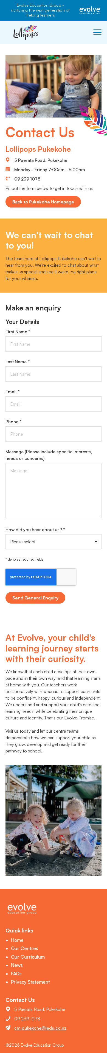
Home (17, 940)
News (17, 965)
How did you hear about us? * (35, 529)
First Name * (17, 331)
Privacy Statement (30, 982)
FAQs (16, 973)
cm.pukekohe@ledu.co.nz (40, 1028)
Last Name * (17, 361)
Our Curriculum (28, 957)
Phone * (13, 421)
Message (48, 455)
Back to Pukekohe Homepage (43, 201)
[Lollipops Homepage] (26, 32)
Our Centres (24, 948)
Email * (12, 391)
